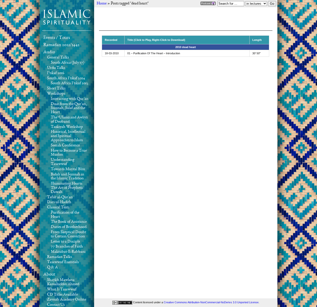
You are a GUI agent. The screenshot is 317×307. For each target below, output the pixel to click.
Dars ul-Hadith (59, 202)
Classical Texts (58, 207)
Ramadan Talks (59, 257)
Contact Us (56, 305)
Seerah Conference (65, 145)
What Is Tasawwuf (62, 289)
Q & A (52, 267)
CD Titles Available (62, 294)
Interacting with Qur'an (69, 99)
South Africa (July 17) (67, 62)
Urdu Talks (56, 68)
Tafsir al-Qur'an (60, 197)
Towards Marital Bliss (68, 169)
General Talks (58, 57)
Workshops (56, 93)
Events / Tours (56, 38)
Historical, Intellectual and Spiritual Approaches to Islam (68, 136)
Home (101, 3)
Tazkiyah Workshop (67, 127)
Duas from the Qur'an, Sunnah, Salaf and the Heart (69, 108)
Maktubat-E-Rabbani (68, 251)
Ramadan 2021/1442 (61, 45)
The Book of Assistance (69, 221)
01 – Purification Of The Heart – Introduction (153, 53)
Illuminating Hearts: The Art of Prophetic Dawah (67, 188)
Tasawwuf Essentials (63, 262)
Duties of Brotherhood (68, 227)
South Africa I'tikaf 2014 (66, 78)
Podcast (206, 3)
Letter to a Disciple (65, 241)
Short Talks (56, 88)
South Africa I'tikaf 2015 (69, 83)
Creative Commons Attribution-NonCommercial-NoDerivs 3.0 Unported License (211, 302)
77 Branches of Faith (67, 246)
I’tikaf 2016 (55, 73)
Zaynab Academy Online (66, 299)
